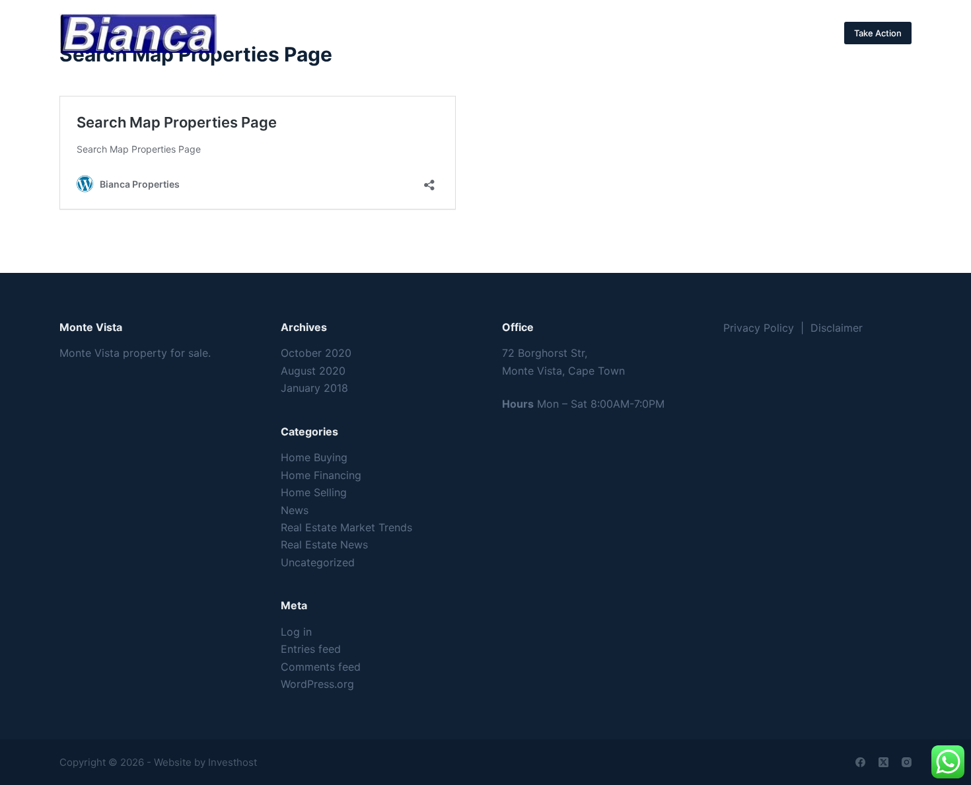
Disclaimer (836, 327)
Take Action (878, 33)
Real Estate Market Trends (346, 527)
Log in (296, 631)
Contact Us (554, 33)
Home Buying (314, 457)
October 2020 (316, 352)
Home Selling (314, 492)
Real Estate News (324, 544)
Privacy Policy (758, 327)
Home (402, 33)
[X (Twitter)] (883, 762)
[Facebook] (860, 762)
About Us (471, 33)
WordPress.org (317, 684)
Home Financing (321, 475)
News (294, 510)
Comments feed (321, 666)
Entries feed (311, 648)
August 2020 (313, 370)
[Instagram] (907, 762)
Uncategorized (318, 562)
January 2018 (314, 387)
